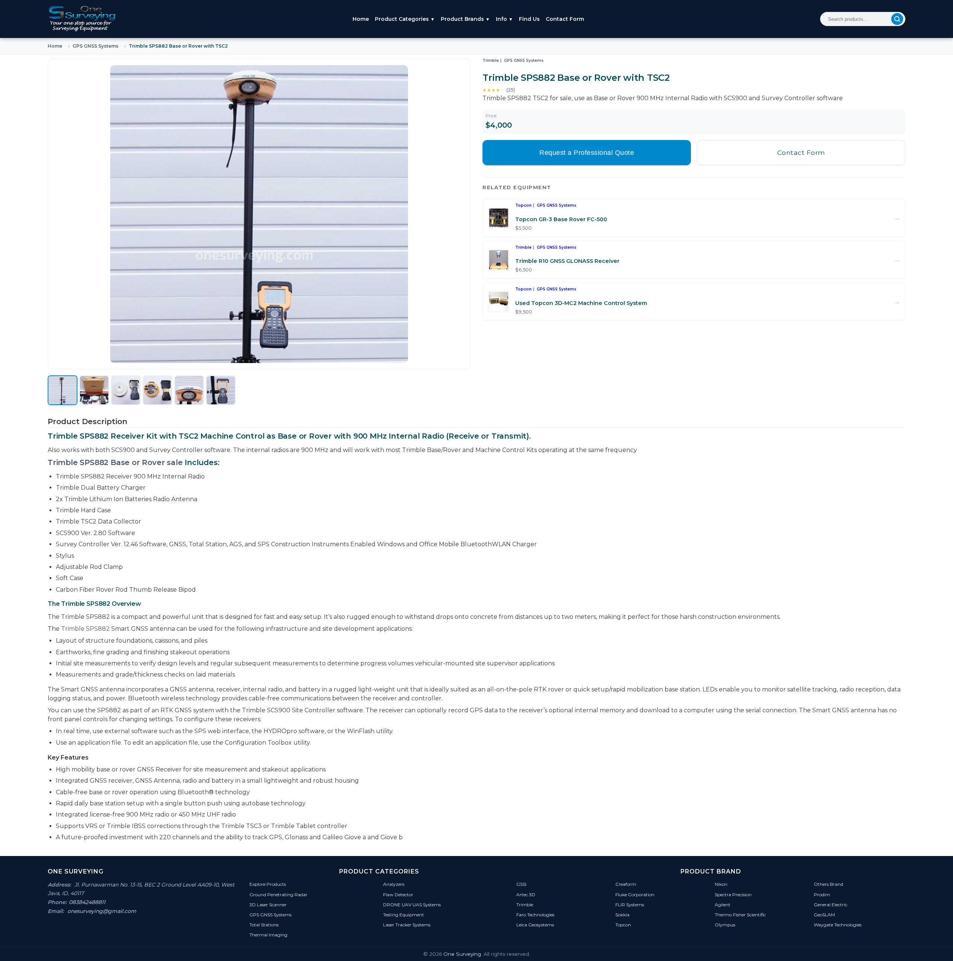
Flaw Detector (398, 894)
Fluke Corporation (634, 894)
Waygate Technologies (837, 924)
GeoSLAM (824, 914)
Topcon (623, 924)
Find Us (529, 19)
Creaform (625, 884)
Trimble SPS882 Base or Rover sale (115, 462)
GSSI (521, 884)
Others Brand (828, 884)
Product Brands (465, 19)
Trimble (490, 60)
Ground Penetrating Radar (278, 894)
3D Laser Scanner (268, 904)
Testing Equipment (403, 914)
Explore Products (267, 884)
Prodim (822, 894)
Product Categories (405, 19)
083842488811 (87, 902)
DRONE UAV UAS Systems (412, 904)
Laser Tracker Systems (406, 924)
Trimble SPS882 (85, 628)
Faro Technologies (535, 914)
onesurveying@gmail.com (101, 911)
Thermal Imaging (268, 935)
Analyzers (393, 884)
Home (361, 19)
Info (504, 19)
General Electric (830, 904)
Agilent (722, 904)
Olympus (725, 924)
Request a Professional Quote (586, 152)
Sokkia (622, 914)
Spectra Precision (733, 894)
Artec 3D (525, 894)
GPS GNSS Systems (95, 46)
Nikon (721, 884)
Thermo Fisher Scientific (740, 914)
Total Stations (263, 924)
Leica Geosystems (535, 924)
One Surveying (462, 954)
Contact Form (565, 19)
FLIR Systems (629, 904)
